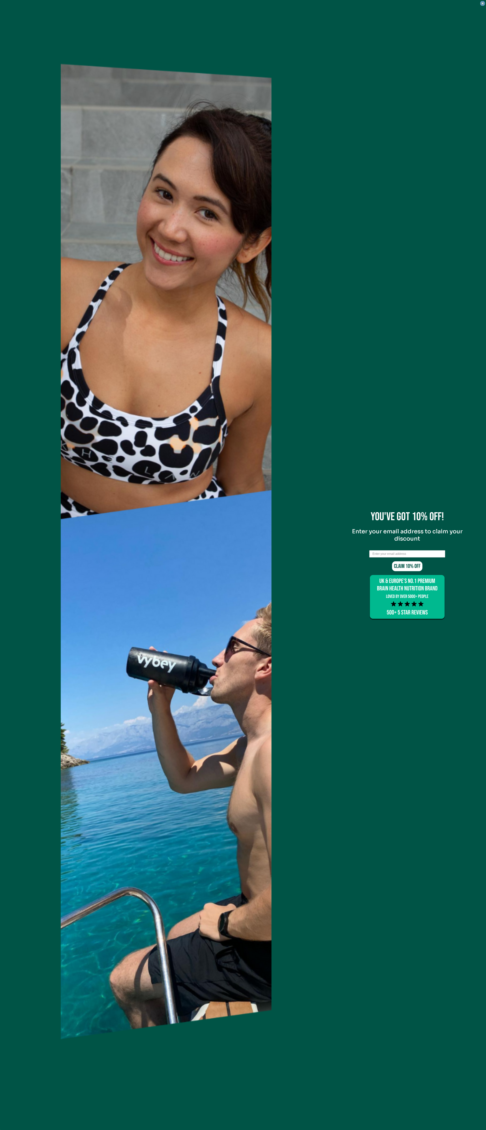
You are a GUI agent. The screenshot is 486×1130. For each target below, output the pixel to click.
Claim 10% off (407, 566)
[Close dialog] (482, 3)
